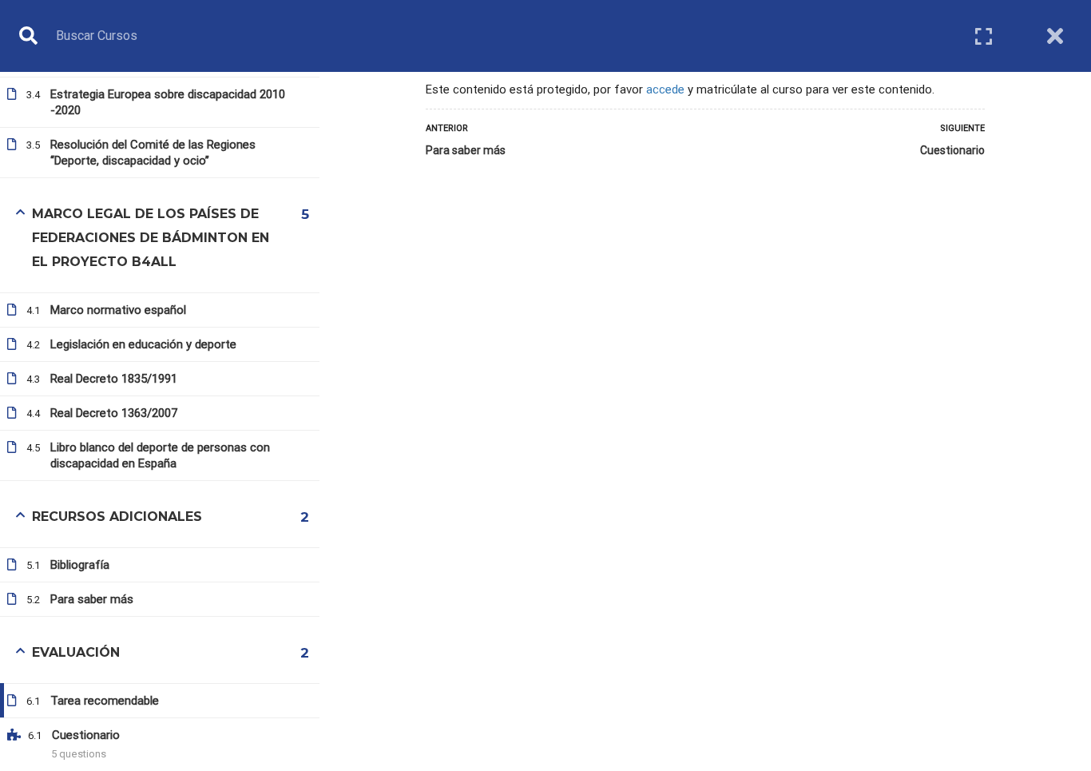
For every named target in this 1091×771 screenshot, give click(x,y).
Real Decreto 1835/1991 (113, 379)
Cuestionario (952, 150)
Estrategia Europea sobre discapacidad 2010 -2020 (167, 102)
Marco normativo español (118, 310)
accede (665, 89)
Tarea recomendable (104, 701)
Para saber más (466, 150)
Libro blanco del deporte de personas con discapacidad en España (160, 455)
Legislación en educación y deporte (143, 344)
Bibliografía (79, 565)
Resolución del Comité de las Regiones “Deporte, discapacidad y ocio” (153, 152)
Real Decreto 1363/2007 (113, 413)
